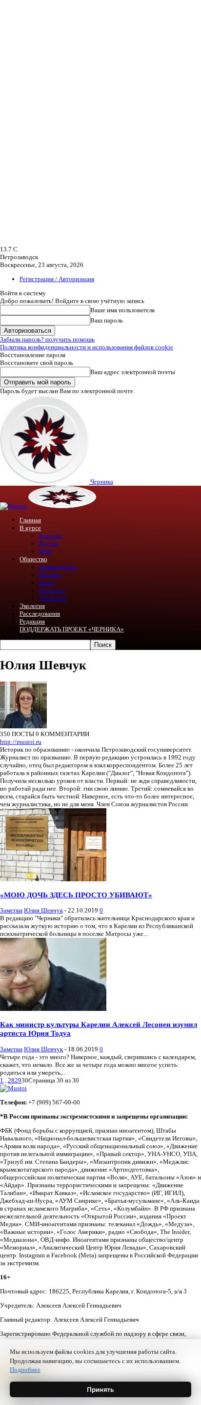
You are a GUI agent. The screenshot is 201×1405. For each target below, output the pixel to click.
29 (18, 1080)
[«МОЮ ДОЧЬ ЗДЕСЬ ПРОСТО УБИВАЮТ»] (53, 879)
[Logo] (14, 506)
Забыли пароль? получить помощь (47, 339)
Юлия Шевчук (43, 910)
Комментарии (58, 566)
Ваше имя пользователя (122, 310)
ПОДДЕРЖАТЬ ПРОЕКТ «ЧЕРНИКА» (72, 629)
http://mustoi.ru (20, 741)
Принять (100, 1389)
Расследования (40, 613)
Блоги (47, 582)
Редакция (32, 621)
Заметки (11, 910)
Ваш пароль (106, 320)
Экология (32, 605)
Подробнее (25, 1369)
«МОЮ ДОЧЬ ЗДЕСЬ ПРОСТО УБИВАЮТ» (76, 895)
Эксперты (52, 598)
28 (11, 1080)
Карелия (50, 535)
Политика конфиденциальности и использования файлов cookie (86, 347)
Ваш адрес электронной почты (132, 372)
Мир (45, 551)
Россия (48, 543)
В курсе (30, 528)
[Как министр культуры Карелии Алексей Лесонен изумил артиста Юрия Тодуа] (53, 1008)
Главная (30, 520)
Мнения (50, 574)
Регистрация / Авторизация (57, 279)
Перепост (52, 590)
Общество (33, 559)
